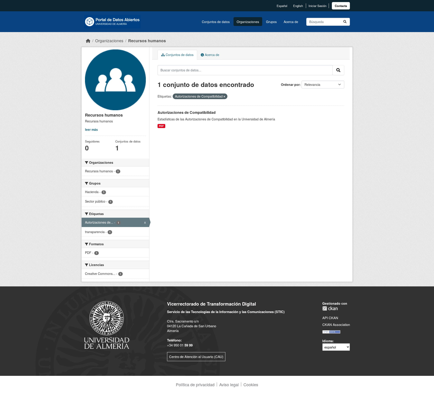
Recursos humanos (147, 40)
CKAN (330, 308)
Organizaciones (248, 21)
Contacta (341, 6)
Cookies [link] (250, 384)
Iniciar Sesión (317, 6)
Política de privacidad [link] (195, 384)
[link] (341, 5)
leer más (91, 129)
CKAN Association (336, 324)
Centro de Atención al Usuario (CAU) (196, 356)
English (298, 6)
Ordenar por (290, 84)
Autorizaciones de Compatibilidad (187, 112)
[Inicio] (88, 40)
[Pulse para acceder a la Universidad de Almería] (106, 324)
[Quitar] (224, 96)
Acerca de (291, 21)
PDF (161, 126)
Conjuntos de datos (216, 21)
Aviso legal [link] (229, 384)
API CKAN (330, 317)
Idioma (327, 341)
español (282, 6)
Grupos (271, 21)
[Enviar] (344, 22)
